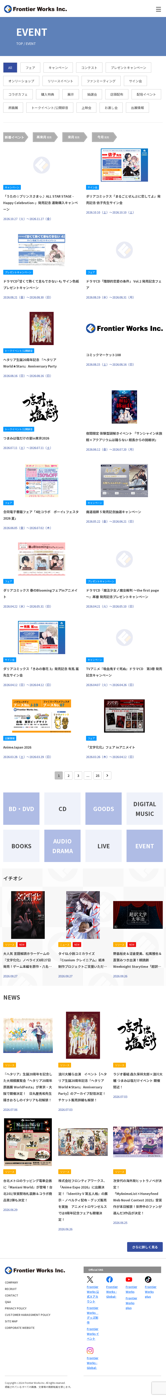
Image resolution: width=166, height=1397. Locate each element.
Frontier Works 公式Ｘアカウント (93, 1294)
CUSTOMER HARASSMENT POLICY (27, 1315)
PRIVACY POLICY (16, 1308)
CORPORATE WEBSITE (20, 1328)
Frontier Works (131, 1289)
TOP (19, 43)
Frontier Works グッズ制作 (92, 1315)
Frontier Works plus (131, 1303)
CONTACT (11, 1295)
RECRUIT (11, 1289)
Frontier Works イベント (93, 1334)
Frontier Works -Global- (112, 1292)
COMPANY (11, 1282)
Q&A (8, 1302)
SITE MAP (11, 1321)
